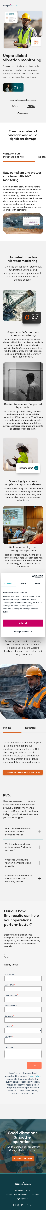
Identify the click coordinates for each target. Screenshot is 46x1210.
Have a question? (16, 87)
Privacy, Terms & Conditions (17, 1194)
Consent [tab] (8, 583)
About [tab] (38, 583)
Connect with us (23, 1158)
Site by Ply (35, 1194)
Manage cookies (21, 631)
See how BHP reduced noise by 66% (23, 772)
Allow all (23, 623)
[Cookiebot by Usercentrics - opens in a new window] (32, 576)
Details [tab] (23, 583)
